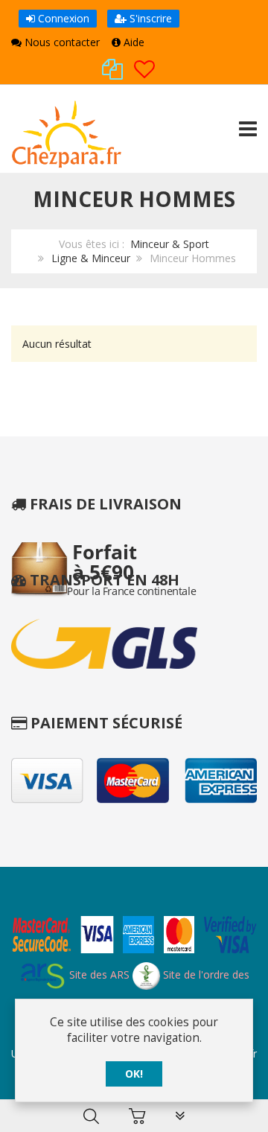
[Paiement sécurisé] (134, 937)
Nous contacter (61, 42)
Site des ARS (98, 974)
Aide (132, 42)
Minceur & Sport (169, 244)
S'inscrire (149, 18)
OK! (134, 1073)
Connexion (62, 18)
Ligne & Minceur (90, 258)
